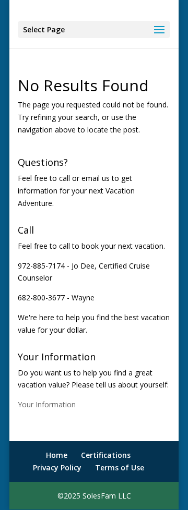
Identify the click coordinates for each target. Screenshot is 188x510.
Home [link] (56, 455)
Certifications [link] (106, 455)
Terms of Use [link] (119, 467)
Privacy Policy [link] (57, 467)
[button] (94, 29)
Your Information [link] (47, 404)
